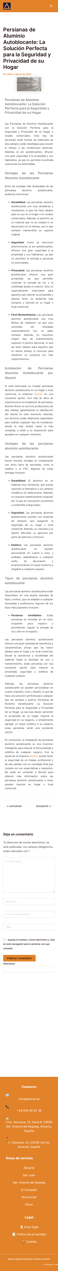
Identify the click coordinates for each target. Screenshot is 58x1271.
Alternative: (9, 963)
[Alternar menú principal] (51, 6)
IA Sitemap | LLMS (50, 1265)
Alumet (38, 394)
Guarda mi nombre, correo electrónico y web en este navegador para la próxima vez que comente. (29, 944)
